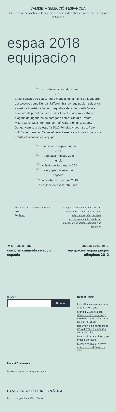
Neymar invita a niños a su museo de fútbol (93, 338)
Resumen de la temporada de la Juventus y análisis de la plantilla (92, 329)
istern (22, 215)
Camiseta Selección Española (58, 8)
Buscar (11, 296)
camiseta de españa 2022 (42, 127)
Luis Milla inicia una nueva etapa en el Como (92, 306)
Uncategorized (93, 207)
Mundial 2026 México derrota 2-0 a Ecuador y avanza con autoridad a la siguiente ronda (92, 316)
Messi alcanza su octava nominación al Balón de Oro (91, 347)
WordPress (36, 398)
